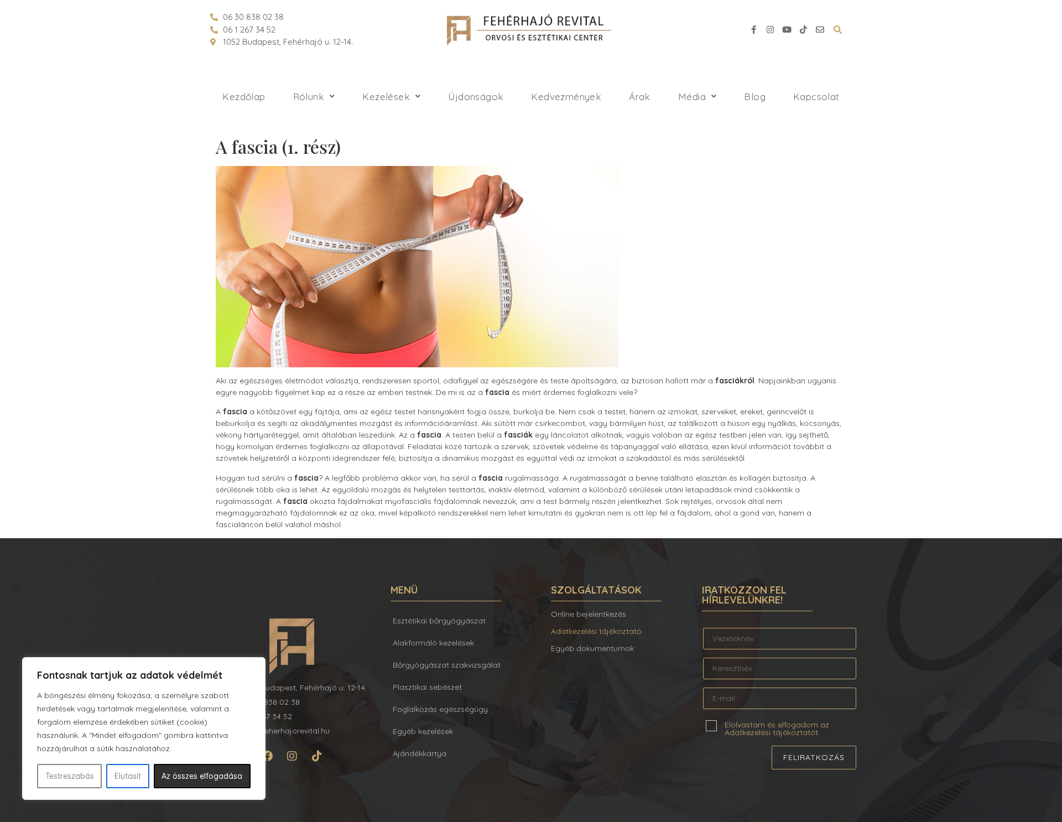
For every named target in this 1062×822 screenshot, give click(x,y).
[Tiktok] (803, 30)
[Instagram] (770, 30)
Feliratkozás (814, 757)
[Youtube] (786, 30)
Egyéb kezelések (423, 731)
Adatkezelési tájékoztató (596, 631)
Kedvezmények (566, 96)
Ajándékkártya (419, 753)
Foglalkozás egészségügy (440, 709)
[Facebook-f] (753, 30)
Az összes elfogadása (202, 776)
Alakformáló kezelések (433, 643)
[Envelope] (819, 30)
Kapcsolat (816, 96)
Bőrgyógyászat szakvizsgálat (447, 665)
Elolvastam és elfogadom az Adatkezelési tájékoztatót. (777, 728)
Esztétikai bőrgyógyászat (439, 621)
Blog (755, 96)
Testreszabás (69, 776)
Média (692, 96)
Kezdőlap (243, 96)
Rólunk (308, 96)
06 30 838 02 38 (253, 17)
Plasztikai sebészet (427, 687)
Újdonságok (475, 96)
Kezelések (386, 96)
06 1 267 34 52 (249, 29)
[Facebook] (267, 756)
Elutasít (127, 776)
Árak (639, 96)
